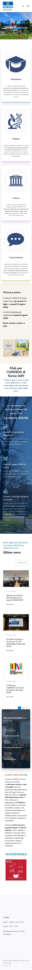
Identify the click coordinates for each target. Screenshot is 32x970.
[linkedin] (6, 965)
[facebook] (3, 965)
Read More (9, 604)
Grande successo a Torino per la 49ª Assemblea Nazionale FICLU (15, 643)
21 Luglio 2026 (11, 591)
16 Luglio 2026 (11, 635)
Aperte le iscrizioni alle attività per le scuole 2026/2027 (14, 598)
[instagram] (9, 965)
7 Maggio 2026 (11, 681)
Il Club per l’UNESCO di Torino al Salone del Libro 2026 (15, 689)
